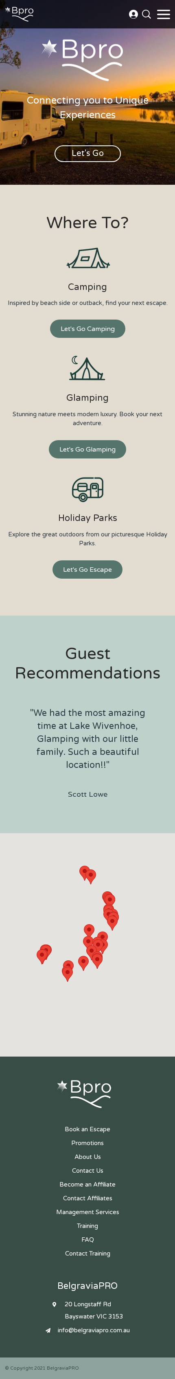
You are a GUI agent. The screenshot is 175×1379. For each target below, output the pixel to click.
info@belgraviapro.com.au (94, 1330)
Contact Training (87, 1253)
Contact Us (133, 14)
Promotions (87, 1143)
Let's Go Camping (88, 329)
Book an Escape (87, 1129)
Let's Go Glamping (87, 449)
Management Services (87, 1212)
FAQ (87, 1239)
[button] (83, 963)
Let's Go (88, 153)
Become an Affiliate (87, 1184)
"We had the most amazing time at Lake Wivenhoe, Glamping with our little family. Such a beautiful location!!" (87, 753)
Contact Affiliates (87, 1198)
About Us (87, 1157)
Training (87, 1226)
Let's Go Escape (87, 570)
